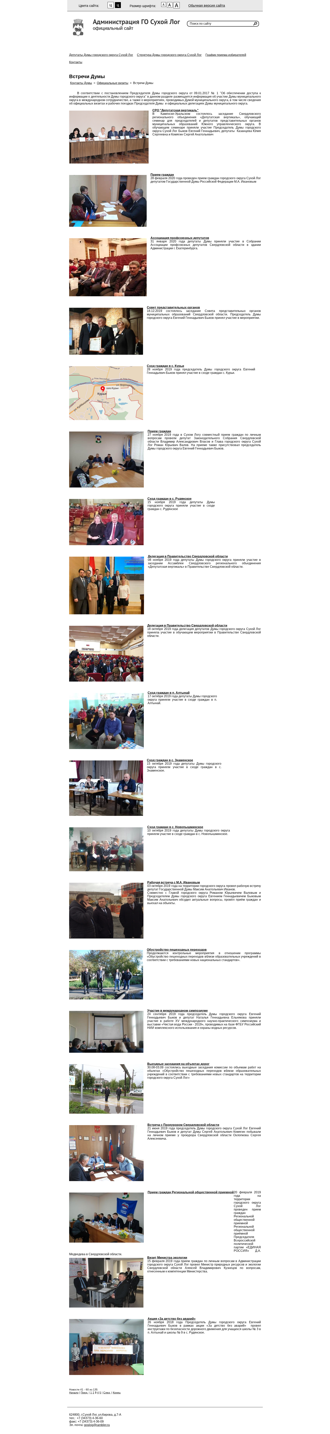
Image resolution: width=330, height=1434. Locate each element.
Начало (73, 1392)
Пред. (84, 1392)
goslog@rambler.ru (97, 1425)
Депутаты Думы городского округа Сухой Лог (101, 55)
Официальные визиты (112, 83)
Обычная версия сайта (206, 5)
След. (107, 1392)
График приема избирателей (225, 55)
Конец (117, 1392)
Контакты (75, 62)
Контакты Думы (81, 83)
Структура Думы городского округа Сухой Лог (169, 55)
